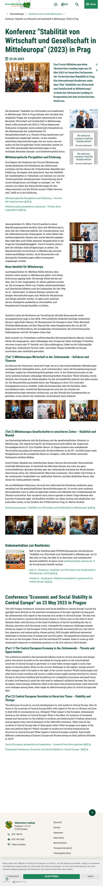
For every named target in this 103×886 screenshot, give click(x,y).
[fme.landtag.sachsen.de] (18, 4)
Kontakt (57, 827)
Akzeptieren (51, 876)
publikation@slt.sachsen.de (78, 561)
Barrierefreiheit (60, 843)
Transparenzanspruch (63, 848)
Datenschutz (59, 837)
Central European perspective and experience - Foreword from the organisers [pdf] (46, 744)
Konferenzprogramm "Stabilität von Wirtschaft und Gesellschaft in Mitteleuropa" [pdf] (49, 507)
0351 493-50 (17, 834)
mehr (90, 876)
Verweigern (12, 876)
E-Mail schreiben (19, 844)
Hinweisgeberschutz (62, 853)
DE (66, 4)
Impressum (58, 832)
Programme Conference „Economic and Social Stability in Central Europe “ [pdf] (45, 749)
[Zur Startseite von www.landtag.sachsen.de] (9, 825)
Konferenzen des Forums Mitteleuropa (45, 14)
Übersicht (58, 822)
